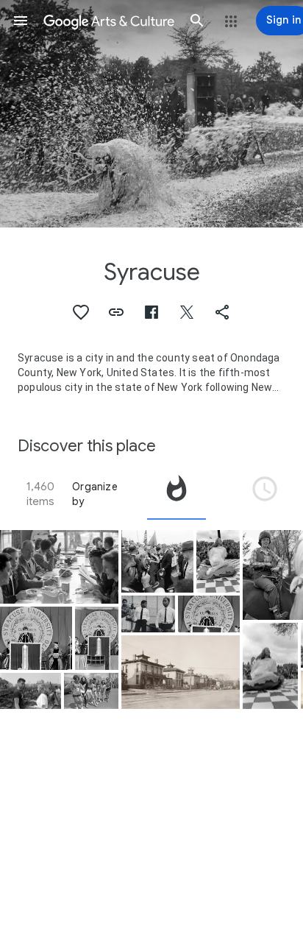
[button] (20, 20)
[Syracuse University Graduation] (36, 638)
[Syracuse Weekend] (59, 567)
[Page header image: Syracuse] (151, 113)
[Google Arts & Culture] (109, 20)
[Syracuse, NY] (148, 614)
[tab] (176, 494)
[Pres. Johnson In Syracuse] (157, 561)
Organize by (95, 494)
